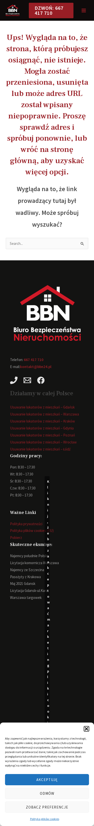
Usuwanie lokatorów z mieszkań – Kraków (42, 421)
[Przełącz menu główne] (83, 10)
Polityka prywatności (26, 523)
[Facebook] (41, 380)
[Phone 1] (14, 380)
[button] (86, 728)
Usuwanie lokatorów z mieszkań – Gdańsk (42, 407)
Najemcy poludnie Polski (29, 555)
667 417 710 (33, 359)
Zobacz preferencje (47, 807)
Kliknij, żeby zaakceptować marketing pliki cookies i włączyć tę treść (48, 651)
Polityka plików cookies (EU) (32, 530)
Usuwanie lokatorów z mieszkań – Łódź (40, 449)
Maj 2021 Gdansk (22, 583)
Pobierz (16, 537)
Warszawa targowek (26, 597)
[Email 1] (27, 380)
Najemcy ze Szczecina (27, 569)
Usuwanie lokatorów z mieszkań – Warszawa (44, 414)
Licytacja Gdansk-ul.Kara (29, 590)
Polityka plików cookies (44, 819)
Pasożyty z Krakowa (25, 576)
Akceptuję (47, 779)
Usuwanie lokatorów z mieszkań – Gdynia (42, 428)
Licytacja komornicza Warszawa (34, 562)
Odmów (47, 793)
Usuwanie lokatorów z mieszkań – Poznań (42, 435)
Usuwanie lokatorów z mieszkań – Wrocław (43, 442)
